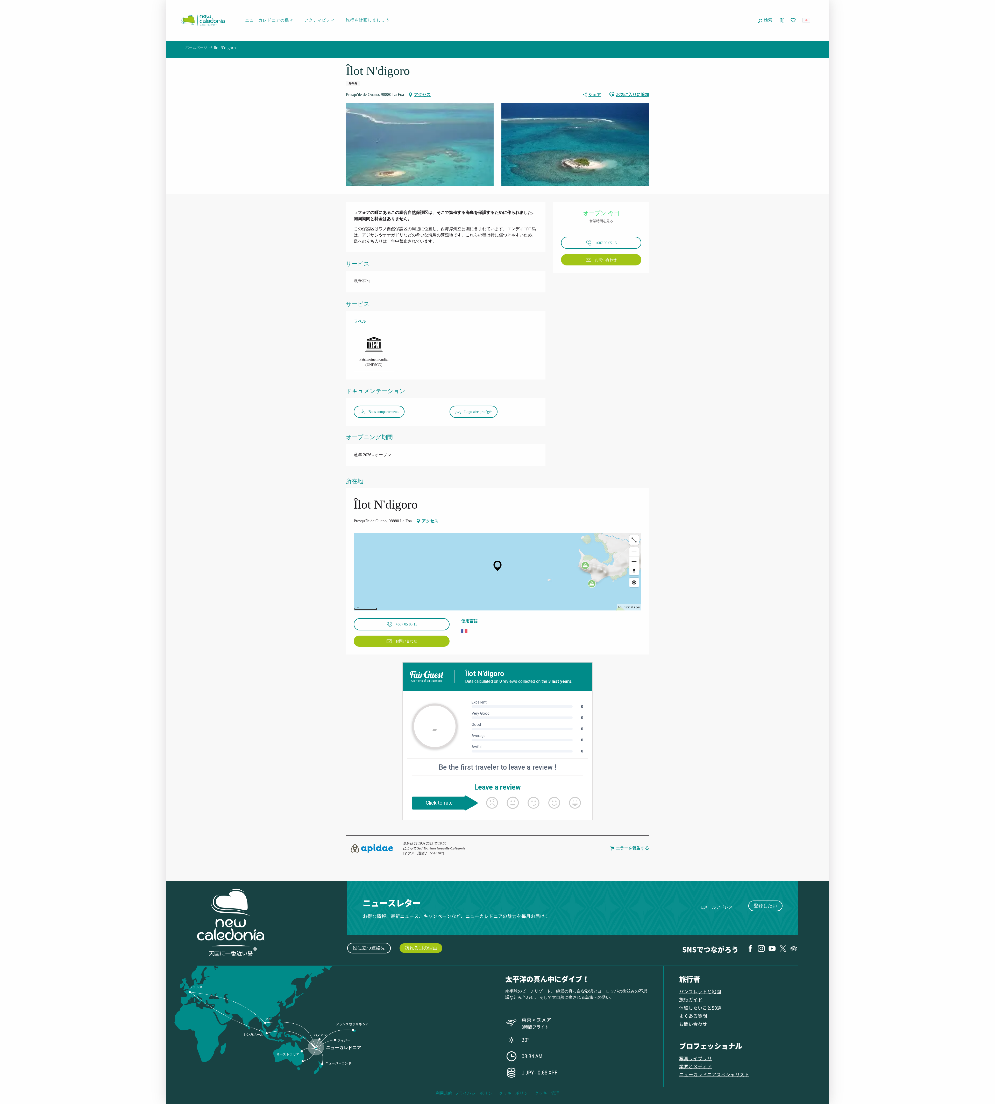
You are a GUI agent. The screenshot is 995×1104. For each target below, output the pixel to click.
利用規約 (444, 1093)
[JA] (807, 20)
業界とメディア (695, 1066)
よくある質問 (693, 1016)
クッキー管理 (547, 1093)
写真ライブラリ (695, 1058)
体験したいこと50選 (700, 1008)
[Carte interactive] (782, 20)
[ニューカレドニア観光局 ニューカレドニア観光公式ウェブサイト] (203, 20)
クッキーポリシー (515, 1093)
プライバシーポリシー (475, 1093)
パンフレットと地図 (700, 991)
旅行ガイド (690, 999)
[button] (769, 20)
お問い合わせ (693, 1024)
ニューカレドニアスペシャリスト (714, 1074)
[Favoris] (793, 20)
